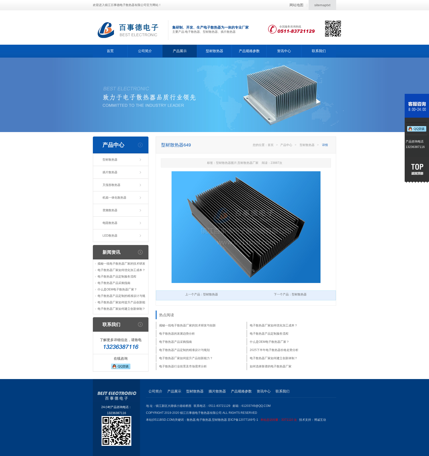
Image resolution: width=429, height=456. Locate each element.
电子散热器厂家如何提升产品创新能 (121, 302)
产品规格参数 (249, 51)
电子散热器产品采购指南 (114, 283)
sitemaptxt (322, 5)
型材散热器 (214, 51)
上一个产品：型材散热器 (201, 294)
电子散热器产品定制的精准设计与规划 (184, 350)
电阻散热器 (110, 223)
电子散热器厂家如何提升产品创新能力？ (186, 358)
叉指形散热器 (111, 185)
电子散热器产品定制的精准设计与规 (121, 296)
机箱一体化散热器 (114, 197)
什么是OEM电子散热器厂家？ (117, 289)
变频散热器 (110, 210)
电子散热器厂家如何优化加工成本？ (121, 270)
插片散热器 (110, 172)
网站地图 (296, 5)
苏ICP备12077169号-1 (262, 419)
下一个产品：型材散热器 (290, 294)
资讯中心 (284, 51)
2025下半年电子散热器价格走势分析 (274, 350)
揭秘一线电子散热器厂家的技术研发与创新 (187, 325)
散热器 (191, 419)
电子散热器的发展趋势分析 (177, 333)
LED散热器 (110, 235)
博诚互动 (320, 419)
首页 (110, 51)
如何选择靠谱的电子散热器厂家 (270, 366)
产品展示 (180, 51)
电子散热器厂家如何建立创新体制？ (121, 309)
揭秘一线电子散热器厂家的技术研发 (121, 263)
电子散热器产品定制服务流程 (117, 276)
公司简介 (145, 51)
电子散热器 (203, 419)
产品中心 (286, 145)
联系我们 (319, 51)
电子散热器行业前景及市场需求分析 (183, 366)
